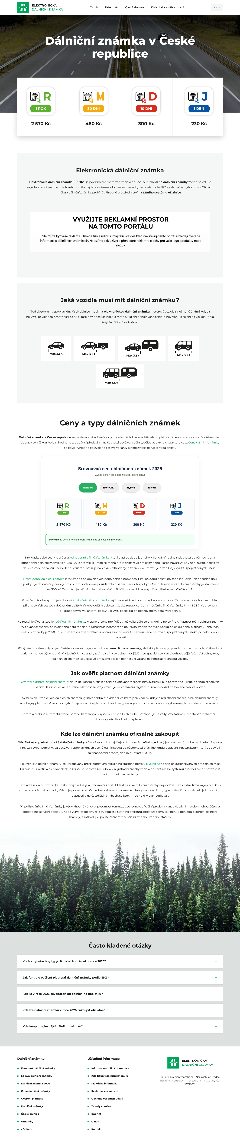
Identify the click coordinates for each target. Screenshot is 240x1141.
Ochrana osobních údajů (107, 1098)
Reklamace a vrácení (104, 1091)
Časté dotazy (134, 7)
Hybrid (131, 487)
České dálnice (30, 1114)
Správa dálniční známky (36, 1076)
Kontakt (96, 1129)
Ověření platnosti (32, 1098)
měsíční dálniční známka (92, 600)
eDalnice (27, 1129)
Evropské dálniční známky (38, 1068)
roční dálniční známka (69, 621)
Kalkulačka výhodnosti (167, 7)
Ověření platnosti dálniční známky (45, 682)
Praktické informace (104, 1083)
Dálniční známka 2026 (35, 1083)
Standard (87, 487)
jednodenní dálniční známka (89, 557)
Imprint (96, 1114)
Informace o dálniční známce (110, 1068)
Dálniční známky (32, 1106)
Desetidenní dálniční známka (43, 579)
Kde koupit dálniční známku (109, 1076)
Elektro (152, 487)
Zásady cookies (101, 1106)
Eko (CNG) (109, 487)
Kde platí (111, 7)
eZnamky (27, 1121)
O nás (95, 1121)
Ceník (94, 7)
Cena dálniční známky (203, 442)
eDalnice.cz (154, 763)
